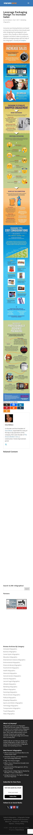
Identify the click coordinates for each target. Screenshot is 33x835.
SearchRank (8, 431)
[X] (6, 404)
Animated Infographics (10, 649)
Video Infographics (9, 714)
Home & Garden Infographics (12, 676)
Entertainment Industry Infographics (14, 660)
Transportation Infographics (11, 708)
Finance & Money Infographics (12, 665)
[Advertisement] (16, 516)
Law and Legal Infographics (11, 681)
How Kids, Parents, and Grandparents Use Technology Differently (15, 757)
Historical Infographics (10, 673)
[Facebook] (13, 404)
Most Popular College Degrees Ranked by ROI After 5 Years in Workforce (16, 772)
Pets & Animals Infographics (11, 695)
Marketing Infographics (10, 687)
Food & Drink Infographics (11, 668)
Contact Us (15, 821)
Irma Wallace (8, 20)
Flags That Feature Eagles (12, 761)
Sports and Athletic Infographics (13, 703)
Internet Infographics (9, 679)
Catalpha (23, 40)
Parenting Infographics (10, 692)
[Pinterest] (6, 407)
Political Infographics (9, 697)
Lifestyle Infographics (9, 684)
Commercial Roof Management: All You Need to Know (16, 768)
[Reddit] (13, 407)
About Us (8, 821)
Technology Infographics (10, 706)
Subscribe (13, 796)
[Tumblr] (20, 407)
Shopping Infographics (10, 700)
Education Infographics (10, 657)
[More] (6, 411)
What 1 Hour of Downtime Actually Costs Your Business (16, 764)
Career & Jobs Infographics (11, 654)
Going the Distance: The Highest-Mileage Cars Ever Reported (16, 776)
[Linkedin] (20, 404)
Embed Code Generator (20, 819)
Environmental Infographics (11, 662)
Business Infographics (9, 652)
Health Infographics (9, 670)
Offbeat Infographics (9, 689)
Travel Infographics (9, 711)
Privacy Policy (19, 823)
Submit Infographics (9, 817)
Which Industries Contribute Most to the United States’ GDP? (16, 753)
